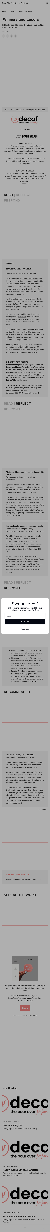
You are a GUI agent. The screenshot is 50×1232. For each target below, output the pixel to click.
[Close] (45, 601)
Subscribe (25, 621)
